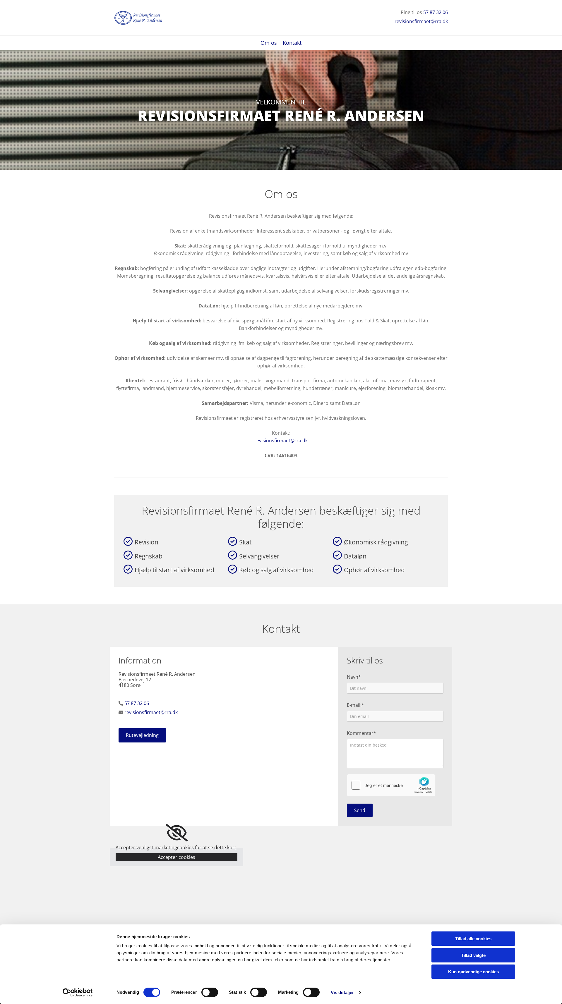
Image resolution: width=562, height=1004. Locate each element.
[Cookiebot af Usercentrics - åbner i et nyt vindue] (77, 992)
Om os (269, 43)
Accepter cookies (176, 857)
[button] (142, 735)
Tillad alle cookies (473, 938)
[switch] (209, 992)
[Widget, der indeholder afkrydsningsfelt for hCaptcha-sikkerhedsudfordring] (391, 785)
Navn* (354, 677)
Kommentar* (361, 733)
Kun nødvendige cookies (473, 971)
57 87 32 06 (435, 12)
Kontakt (292, 43)
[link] (177, 833)
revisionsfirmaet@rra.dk (421, 21)
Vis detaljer (342, 992)
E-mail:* (355, 705)
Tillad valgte (473, 955)
